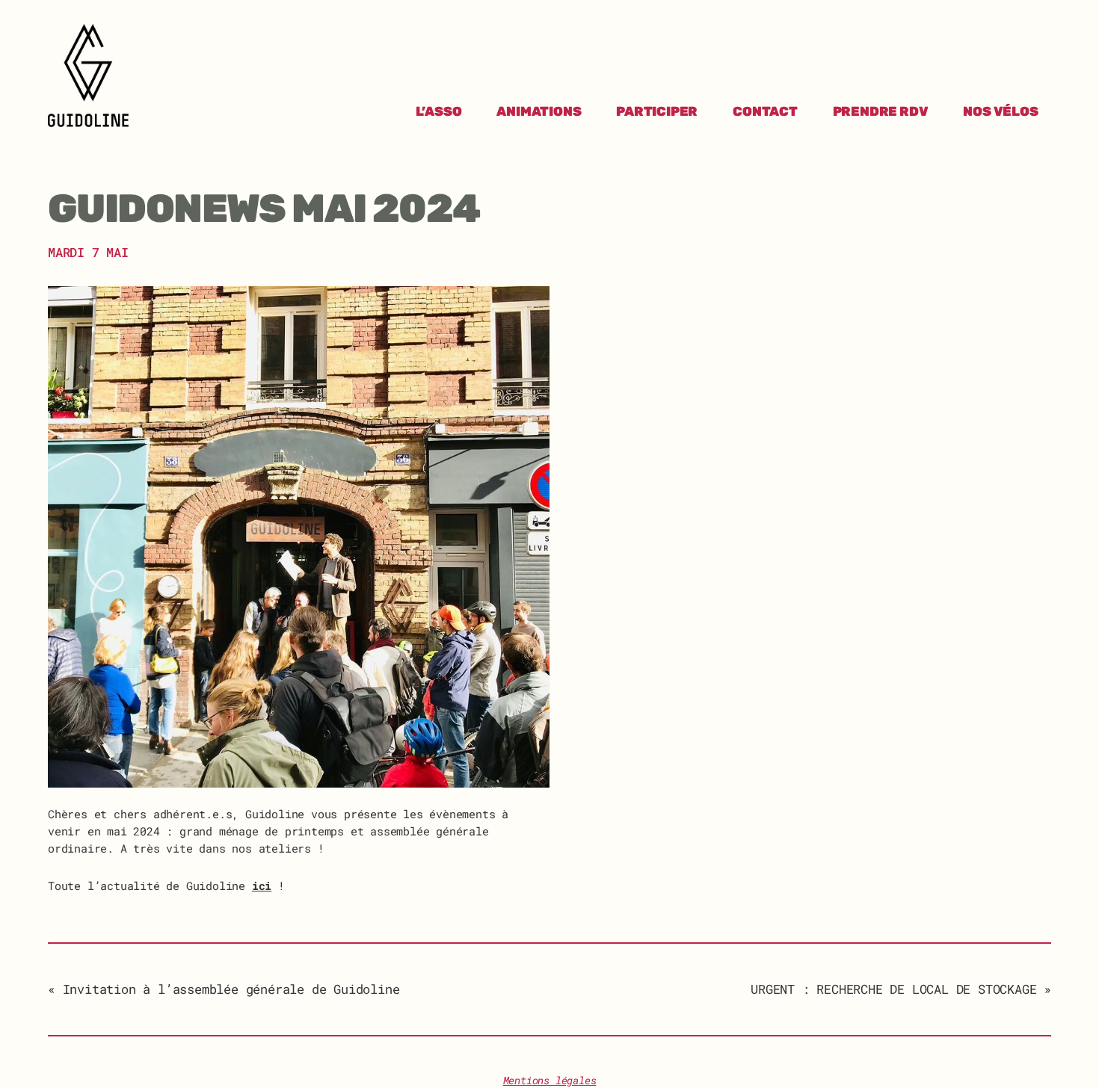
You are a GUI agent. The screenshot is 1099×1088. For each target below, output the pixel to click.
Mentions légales (550, 1080)
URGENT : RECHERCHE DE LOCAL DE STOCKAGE (893, 989)
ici (261, 885)
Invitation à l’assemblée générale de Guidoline (231, 989)
